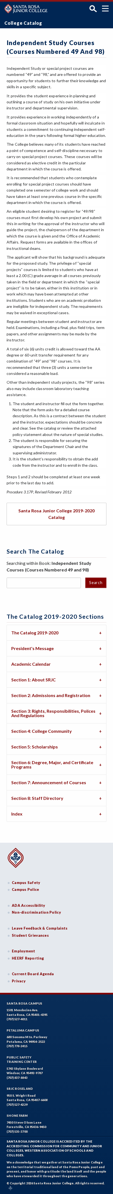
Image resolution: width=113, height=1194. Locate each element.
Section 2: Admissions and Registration (50, 695)
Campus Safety (26, 882)
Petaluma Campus (23, 1030)
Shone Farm (17, 1115)
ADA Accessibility (28, 905)
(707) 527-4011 (17, 1019)
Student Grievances (30, 935)
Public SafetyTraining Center (22, 1059)
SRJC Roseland (20, 1088)
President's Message (32, 648)
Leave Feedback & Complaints (39, 928)
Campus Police (25, 889)
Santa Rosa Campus (25, 1003)
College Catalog (23, 23)
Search (95, 582)
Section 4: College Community (41, 731)
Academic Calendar (31, 664)
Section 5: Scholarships (34, 746)
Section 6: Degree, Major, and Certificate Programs (52, 764)
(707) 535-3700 (17, 1131)
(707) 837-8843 (17, 1077)
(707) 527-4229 (17, 1104)
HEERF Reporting (28, 958)
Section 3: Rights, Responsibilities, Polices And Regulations (53, 713)
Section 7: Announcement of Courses (48, 782)
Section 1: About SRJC (33, 679)
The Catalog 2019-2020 (34, 632)
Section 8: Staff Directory (37, 798)
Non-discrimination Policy (36, 912)
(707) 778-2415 (17, 1046)
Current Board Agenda (33, 974)
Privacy (19, 981)
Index (16, 813)
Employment (23, 951)
